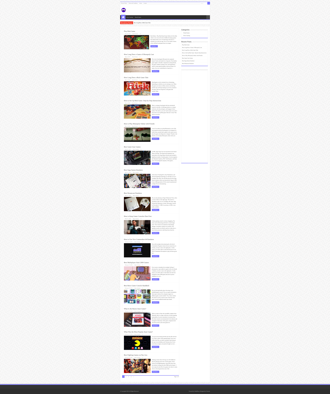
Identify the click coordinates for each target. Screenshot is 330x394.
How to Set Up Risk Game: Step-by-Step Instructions (146, 22)
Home (123, 17)
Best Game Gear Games (132, 147)
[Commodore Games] (123, 10)
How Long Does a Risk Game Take (136, 77)
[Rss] (198, 3)
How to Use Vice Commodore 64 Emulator (139, 239)
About (140, 3)
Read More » (154, 46)
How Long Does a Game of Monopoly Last (139, 54)
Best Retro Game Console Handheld (136, 286)
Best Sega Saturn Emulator (133, 170)
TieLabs (208, 391)
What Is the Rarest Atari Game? (135, 309)
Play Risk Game (129, 31)
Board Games (138, 17)
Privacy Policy (124, 3)
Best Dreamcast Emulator (133, 193)
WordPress (196, 391)
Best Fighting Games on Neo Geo (135, 355)
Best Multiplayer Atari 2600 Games (136, 262)
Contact (145, 3)
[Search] (208, 3)
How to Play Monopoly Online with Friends (139, 124)
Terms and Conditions (133, 3)
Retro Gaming (129, 17)
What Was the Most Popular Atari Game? (138, 332)
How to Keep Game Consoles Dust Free (138, 216)
